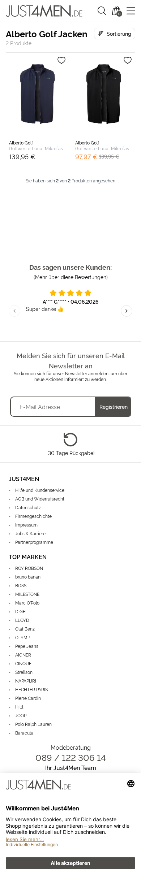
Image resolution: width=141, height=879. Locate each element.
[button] (102, 11)
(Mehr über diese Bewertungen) (71, 276)
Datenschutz (28, 507)
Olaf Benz (25, 628)
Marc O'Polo (27, 602)
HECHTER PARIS (31, 689)
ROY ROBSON (29, 568)
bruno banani (28, 576)
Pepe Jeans (26, 646)
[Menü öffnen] (131, 11)
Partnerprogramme (34, 542)
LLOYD (22, 620)
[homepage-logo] (44, 11)
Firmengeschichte (33, 516)
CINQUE (23, 663)
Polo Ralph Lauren (33, 724)
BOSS (20, 585)
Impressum (26, 524)
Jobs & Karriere (30, 533)
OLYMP (22, 637)
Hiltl (19, 706)
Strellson (24, 672)
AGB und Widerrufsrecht (39, 498)
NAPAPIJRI (25, 680)
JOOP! (21, 715)
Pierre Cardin (28, 698)
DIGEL (21, 611)
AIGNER (23, 654)
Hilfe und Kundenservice (39, 490)
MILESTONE (27, 594)
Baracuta (24, 732)
